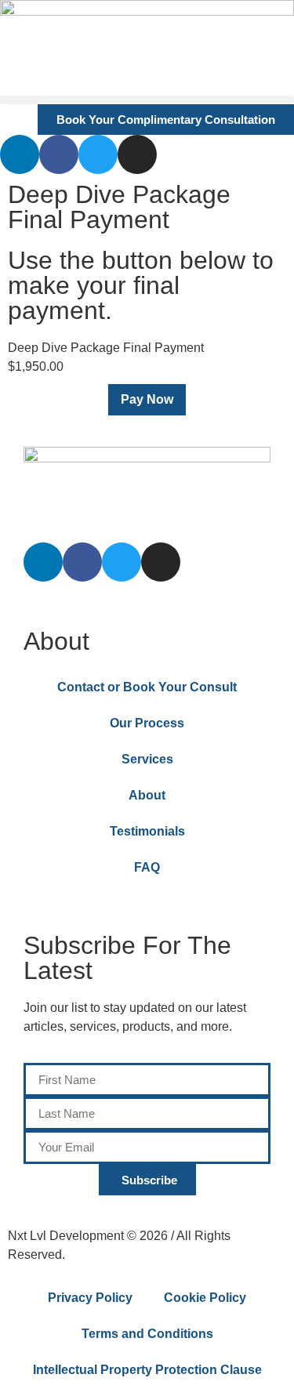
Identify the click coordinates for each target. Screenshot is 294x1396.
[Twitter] (98, 154)
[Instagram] (137, 154)
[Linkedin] (19, 154)
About (147, 795)
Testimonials (147, 831)
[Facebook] (58, 154)
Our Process (147, 723)
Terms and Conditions (147, 1333)
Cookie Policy (205, 1297)
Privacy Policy (90, 1297)
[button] (147, 100)
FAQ (147, 867)
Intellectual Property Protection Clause (147, 1369)
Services (147, 759)
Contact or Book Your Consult (147, 687)
